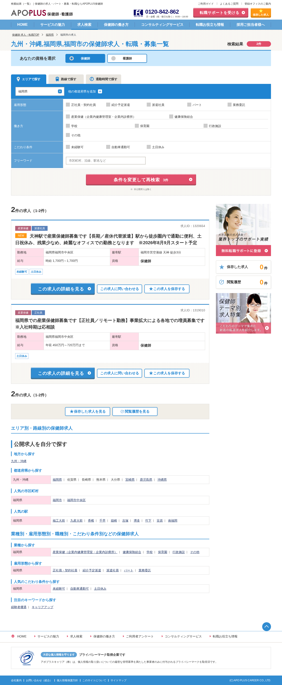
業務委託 (145, 570)
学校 (150, 552)
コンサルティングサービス (162, 24)
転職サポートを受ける (219, 13)
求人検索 (84, 24)
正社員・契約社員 (65, 570)
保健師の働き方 (116, 24)
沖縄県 (162, 479)
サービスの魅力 (52, 24)
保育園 (162, 552)
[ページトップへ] (266, 626)
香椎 (91, 520)
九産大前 (76, 520)
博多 (137, 520)
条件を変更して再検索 (141, 179)
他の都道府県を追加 (82, 91)
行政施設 (179, 552)
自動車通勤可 (79, 588)
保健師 (85, 58)
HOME (22, 24)
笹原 (160, 520)
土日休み (100, 588)
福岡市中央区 (76, 500)
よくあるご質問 (229, 3)
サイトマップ (118, 680)
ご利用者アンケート (140, 636)
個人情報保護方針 (67, 680)
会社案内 (16, 680)
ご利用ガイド (206, 3)
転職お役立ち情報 (210, 24)
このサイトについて (94, 680)
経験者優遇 (18, 607)
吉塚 (125, 520)
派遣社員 (112, 570)
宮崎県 (130, 479)
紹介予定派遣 (92, 570)
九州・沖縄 (18, 461)
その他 (194, 552)
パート (128, 570)
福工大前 (59, 520)
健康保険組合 (132, 552)
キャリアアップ (42, 607)
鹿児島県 (146, 479)
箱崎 (114, 520)
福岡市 (57, 500)
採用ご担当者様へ (251, 24)
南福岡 (172, 520)
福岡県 (50, 34)
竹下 (148, 520)
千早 (102, 520)
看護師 (127, 58)
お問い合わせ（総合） (39, 680)
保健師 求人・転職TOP (25, 34)
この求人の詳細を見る (61, 288)
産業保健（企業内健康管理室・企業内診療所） (85, 552)
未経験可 (59, 588)
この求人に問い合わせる (119, 289)
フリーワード (23, 160)
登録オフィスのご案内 (258, 3)
